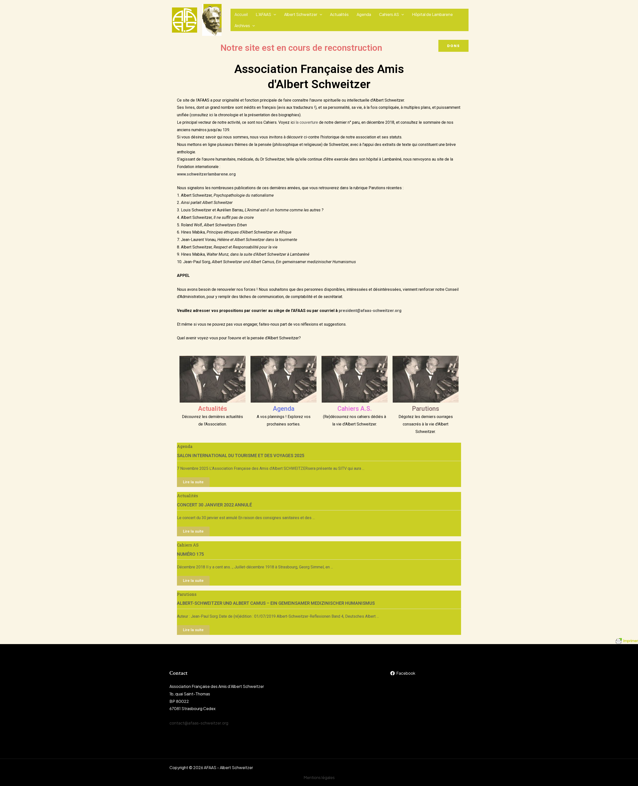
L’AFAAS (263, 14)
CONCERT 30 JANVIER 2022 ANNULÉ (214, 504)
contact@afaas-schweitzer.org (198, 723)
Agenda (364, 14)
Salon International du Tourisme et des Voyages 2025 (240, 455)
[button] (453, 46)
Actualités (339, 14)
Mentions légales (319, 777)
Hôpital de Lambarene (432, 14)
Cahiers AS (389, 14)
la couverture (307, 122)
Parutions (425, 408)
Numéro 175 (190, 554)
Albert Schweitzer (300, 14)
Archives (242, 25)
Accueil (241, 14)
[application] (273, 14)
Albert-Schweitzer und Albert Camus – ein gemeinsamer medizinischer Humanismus (276, 603)
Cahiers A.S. (354, 408)
